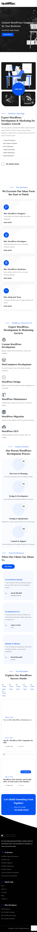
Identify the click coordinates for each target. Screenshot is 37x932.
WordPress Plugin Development (9, 856)
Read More (8, 222)
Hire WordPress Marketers (15, 269)
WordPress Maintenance (7, 866)
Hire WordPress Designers (14, 213)
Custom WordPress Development (10, 872)
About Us (3, 889)
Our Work (4, 892)
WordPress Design (6, 869)
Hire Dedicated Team (12, 297)
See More (8, 566)
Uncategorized (26, 772)
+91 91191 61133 (12, 164)
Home (3, 886)
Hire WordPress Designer (8, 912)
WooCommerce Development (9, 875)
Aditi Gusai (10, 746)
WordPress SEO (5, 859)
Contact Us (4, 899)
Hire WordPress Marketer (8, 918)
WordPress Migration (7, 863)
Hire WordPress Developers (15, 241)
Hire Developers (5, 909)
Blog (2, 895)
